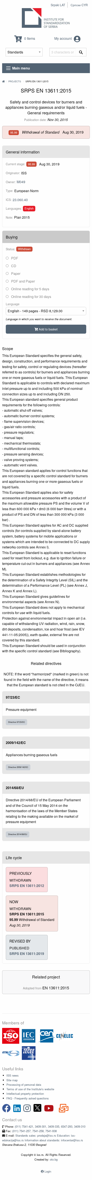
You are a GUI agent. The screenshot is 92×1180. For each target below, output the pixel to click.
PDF (14, 258)
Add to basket (48, 329)
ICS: (9, 199)
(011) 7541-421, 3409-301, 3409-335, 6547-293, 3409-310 (50, 1126)
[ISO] (10, 1035)
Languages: (14, 208)
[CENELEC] (64, 1035)
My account (63, 38)
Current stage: (15, 164)
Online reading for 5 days (29, 288)
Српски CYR (79, 5)
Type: (9, 191)
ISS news (12, 1075)
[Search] (81, 52)
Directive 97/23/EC (16, 721)
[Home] (3, 81)
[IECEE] (28, 1052)
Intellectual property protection (25, 1094)
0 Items (29, 38)
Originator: (13, 173)
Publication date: (35, 120)
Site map (12, 1080)
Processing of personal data (23, 1085)
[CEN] (46, 1035)
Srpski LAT (58, 5)
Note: (9, 217)
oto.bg (54, 1159)
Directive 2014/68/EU (17, 834)
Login (48, 1171)
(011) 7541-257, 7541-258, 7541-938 (34, 1131)
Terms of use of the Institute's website (30, 1089)
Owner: (11, 182)
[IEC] (28, 1035)
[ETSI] (10, 1052)
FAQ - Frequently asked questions (27, 1098)
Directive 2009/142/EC (18, 767)
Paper (15, 273)
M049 (21, 181)
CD (13, 265)
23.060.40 (20, 199)
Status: (10, 249)
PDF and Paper (22, 281)
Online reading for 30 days (30, 296)
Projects (14, 81)
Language (12, 304)
